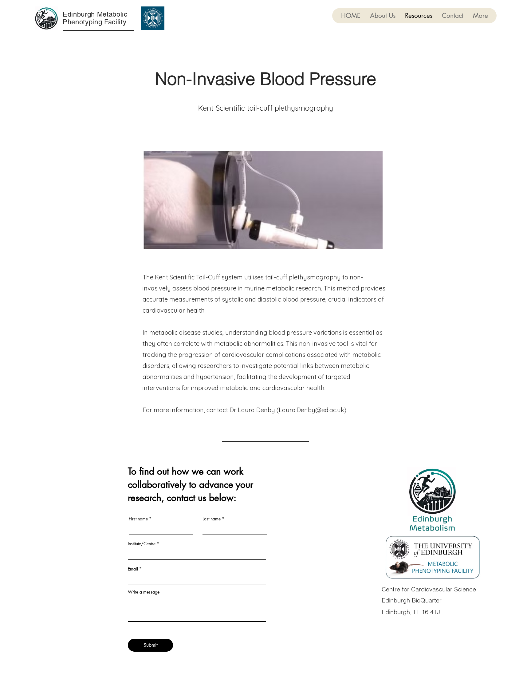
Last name (212, 519)
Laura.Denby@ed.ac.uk (311, 410)
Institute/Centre (141, 544)
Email (133, 569)
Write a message (143, 592)
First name (138, 519)
